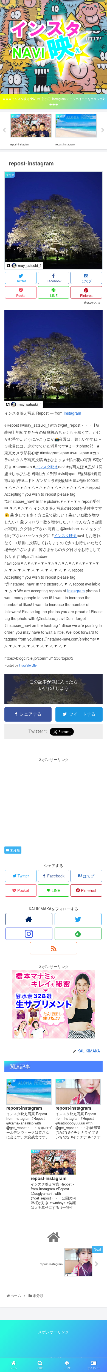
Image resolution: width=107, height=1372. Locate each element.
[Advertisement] (53, 801)
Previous (4, 130)
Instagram (72, 413)
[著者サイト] (29, 919)
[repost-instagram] (53, 406)
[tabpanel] (31, 129)
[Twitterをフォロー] (78, 919)
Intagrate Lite (27, 665)
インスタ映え (46, 466)
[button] (97, 817)
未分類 (14, 850)
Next (103, 130)
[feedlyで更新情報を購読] (78, 934)
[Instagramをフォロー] (29, 934)
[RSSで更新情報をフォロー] (53, 948)
